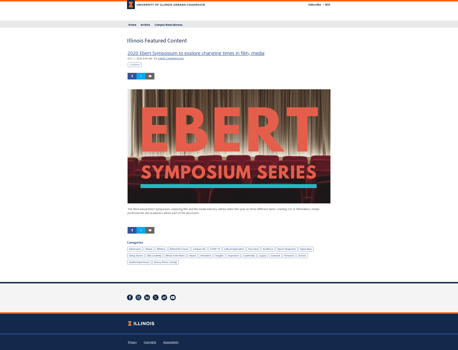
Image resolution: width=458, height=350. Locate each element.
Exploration (306, 249)
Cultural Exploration (234, 249)
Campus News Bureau (168, 25)
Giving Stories (136, 255)
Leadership (249, 255)
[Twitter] (156, 297)
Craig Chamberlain (171, 58)
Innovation (205, 255)
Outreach (135, 64)
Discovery (253, 249)
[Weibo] (164, 297)
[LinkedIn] (147, 297)
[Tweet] (141, 76)
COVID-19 (215, 249)
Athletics (161, 249)
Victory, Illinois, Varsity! (165, 262)
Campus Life (199, 249)
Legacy (262, 255)
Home (132, 25)
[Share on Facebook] (132, 76)
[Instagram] (138, 297)
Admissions (135, 249)
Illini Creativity (154, 255)
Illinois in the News (175, 255)
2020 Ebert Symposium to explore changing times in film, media (196, 53)
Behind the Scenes (179, 249)
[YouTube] (173, 297)
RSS (327, 5)
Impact (192, 255)
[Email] (149, 76)
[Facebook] (130, 297)
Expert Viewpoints (286, 249)
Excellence (268, 249)
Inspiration (233, 255)
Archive (145, 25)
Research (289, 255)
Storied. (302, 255)
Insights (219, 255)
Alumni (148, 249)
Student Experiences (139, 262)
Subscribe (314, 5)
